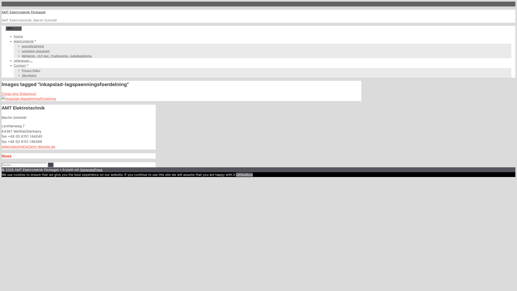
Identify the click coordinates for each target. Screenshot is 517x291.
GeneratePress (91, 170)
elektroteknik (24, 41)
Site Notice (29, 75)
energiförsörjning (33, 46)
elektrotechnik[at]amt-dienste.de (28, 147)
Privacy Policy (31, 70)
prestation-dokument (36, 51)
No (243, 175)
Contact (20, 65)
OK (238, 175)
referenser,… (23, 61)
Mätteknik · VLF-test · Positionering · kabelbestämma (57, 56)
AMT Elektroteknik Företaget (24, 12)
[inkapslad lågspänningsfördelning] (29, 99)
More (249, 175)
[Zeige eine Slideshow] (19, 94)
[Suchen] (51, 164)
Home (18, 36)
